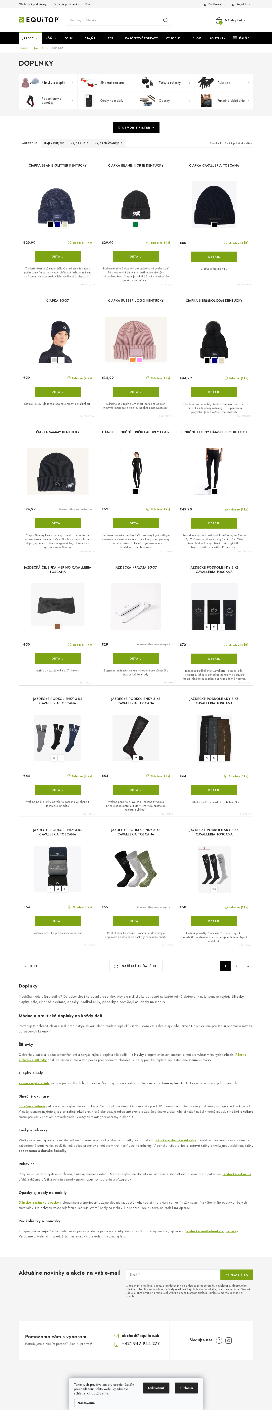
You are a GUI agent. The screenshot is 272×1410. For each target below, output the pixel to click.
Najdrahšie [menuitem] (79, 143)
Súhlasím (186, 1388)
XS (214, 889)
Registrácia (243, 4)
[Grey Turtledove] (57, 339)
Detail (58, 257)
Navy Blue (57, 224)
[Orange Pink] (136, 339)
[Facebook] (219, 1340)
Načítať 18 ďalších (139, 966)
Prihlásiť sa (236, 1275)
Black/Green (135, 224)
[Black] (214, 204)
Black (50, 224)
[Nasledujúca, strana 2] (237, 966)
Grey (54, 360)
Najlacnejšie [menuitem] (54, 143)
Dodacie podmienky (66, 4)
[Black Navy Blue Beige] (57, 204)
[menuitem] (30, 38)
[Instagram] (228, 1340)
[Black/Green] (136, 204)
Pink (139, 360)
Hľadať (165, 20)
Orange (132, 360)
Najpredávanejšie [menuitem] (108, 143)
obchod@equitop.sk (140, 1336)
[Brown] (57, 606)
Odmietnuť (156, 1388)
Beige (65, 224)
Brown (57, 626)
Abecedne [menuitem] (29, 143)
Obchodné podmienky (32, 4)
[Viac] (241, 38)
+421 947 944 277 (141, 1344)
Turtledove (61, 360)
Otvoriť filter (136, 128)
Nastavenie (86, 1403)
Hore (33, 966)
